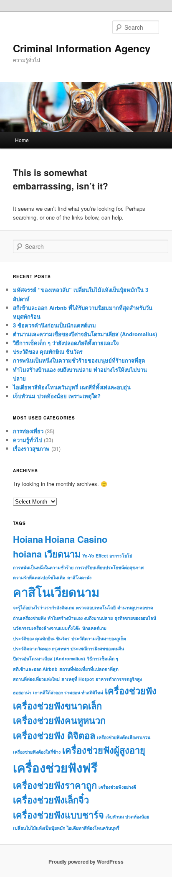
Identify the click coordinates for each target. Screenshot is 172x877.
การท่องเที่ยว (28, 431)
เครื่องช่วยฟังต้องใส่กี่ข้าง (37, 752)
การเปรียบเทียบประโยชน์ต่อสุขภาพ (109, 567)
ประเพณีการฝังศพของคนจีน (97, 648)
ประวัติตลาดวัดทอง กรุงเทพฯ (41, 648)
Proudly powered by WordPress (86, 861)
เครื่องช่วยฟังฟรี (55, 767)
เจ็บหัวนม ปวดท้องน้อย (127, 816)
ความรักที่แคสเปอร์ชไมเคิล (39, 577)
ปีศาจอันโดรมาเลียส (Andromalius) (49, 658)
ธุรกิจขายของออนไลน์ (135, 618)
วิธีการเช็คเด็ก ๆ (102, 658)
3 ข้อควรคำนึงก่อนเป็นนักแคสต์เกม (54, 325)
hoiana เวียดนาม (47, 553)
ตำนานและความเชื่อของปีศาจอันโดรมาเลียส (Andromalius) (85, 334)
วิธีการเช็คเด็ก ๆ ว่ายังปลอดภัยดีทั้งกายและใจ (66, 343)
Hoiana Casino (76, 539)
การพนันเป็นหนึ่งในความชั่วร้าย (43, 567)
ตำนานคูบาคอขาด (135, 607)
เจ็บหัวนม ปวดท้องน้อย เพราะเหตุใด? (57, 396)
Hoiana (28, 539)
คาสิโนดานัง (79, 577)
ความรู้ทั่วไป (27, 440)
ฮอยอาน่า (22, 692)
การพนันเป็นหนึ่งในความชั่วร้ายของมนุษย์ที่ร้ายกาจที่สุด (79, 360)
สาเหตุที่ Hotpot (77, 679)
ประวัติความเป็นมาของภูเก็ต (98, 638)
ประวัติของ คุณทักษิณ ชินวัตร (48, 351)
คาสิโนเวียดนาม (56, 592)
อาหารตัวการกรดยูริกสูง (119, 679)
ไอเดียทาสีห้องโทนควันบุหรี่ (93, 828)
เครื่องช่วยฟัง (131, 690)
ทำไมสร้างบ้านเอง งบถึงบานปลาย (80, 618)
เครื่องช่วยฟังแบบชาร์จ (58, 814)
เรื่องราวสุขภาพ (31, 449)
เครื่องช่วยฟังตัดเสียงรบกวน (123, 737)
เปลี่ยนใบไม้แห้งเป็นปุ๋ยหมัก (39, 828)
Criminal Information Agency (81, 48)
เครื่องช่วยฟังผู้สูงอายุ (103, 750)
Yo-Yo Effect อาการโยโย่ (107, 555)
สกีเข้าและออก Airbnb (35, 669)
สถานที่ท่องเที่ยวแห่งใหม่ (36, 679)
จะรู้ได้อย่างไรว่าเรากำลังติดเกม (43, 607)
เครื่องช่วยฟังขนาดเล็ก (57, 705)
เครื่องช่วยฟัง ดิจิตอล (54, 735)
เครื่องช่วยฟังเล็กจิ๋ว (51, 799)
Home (22, 139)
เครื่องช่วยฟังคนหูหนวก (59, 720)
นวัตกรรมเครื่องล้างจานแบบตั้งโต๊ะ (47, 628)
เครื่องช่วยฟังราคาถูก (55, 785)
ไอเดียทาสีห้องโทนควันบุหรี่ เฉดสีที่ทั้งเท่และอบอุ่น (72, 387)
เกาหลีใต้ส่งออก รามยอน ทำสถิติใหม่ (68, 692)
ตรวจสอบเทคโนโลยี (96, 607)
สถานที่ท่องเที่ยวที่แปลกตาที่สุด (89, 669)
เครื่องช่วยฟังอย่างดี (117, 787)
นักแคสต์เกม (94, 628)
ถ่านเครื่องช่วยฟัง (29, 618)
